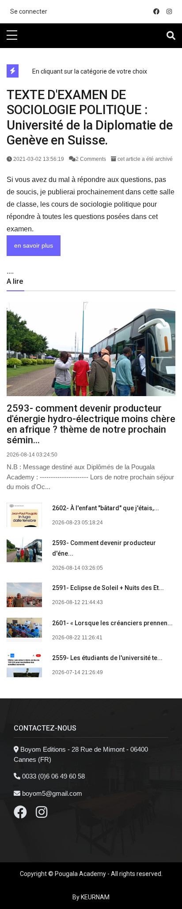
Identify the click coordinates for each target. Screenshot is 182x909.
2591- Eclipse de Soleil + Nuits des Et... (108, 587)
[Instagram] (41, 814)
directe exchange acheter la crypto (49, 52)
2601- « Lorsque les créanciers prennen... (112, 623)
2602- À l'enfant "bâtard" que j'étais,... (105, 508)
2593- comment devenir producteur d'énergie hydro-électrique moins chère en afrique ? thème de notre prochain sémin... (91, 424)
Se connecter (28, 11)
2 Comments (91, 159)
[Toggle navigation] (171, 36)
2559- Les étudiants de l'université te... (107, 657)
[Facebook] (20, 814)
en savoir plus (33, 245)
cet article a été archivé (144, 159)
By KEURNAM (91, 897)
